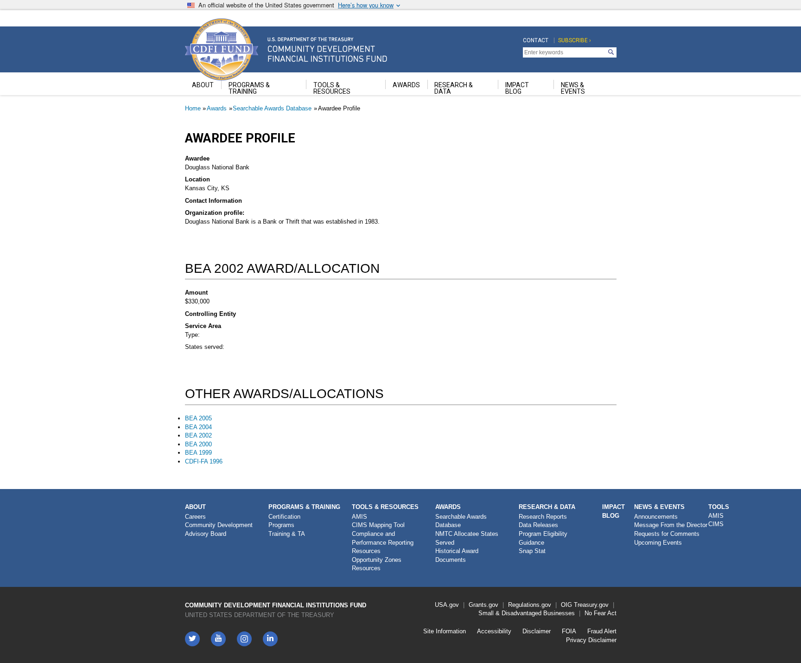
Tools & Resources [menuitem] (331, 88)
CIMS (716, 524)
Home (193, 108)
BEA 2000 (198, 444)
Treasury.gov (591, 604)
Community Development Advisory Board (219, 529)
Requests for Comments (666, 533)
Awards (217, 108)
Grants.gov (483, 604)
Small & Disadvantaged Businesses (526, 613)
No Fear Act (601, 613)
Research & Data (547, 506)
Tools (718, 506)
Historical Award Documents (456, 555)
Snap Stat (532, 550)
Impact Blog (613, 511)
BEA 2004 (198, 427)
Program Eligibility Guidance (543, 538)
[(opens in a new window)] (244, 638)
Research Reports (543, 516)
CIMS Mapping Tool (378, 524)
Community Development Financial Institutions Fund (275, 605)
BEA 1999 (198, 452)
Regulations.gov (529, 604)
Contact (535, 40)
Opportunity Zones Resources (376, 564)
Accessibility (494, 631)
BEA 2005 (198, 418)
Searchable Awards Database (272, 108)
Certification (284, 516)
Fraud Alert (602, 631)
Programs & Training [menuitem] (249, 88)
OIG (566, 604)
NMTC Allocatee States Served (466, 538)
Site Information (444, 631)
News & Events (659, 506)
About (195, 506)
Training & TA (286, 533)
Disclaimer (536, 631)
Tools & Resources (385, 506)
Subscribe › (574, 40)
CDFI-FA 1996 (203, 461)
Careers (195, 516)
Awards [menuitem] (406, 85)
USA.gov (447, 604)
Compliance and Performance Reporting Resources (382, 542)
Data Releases (538, 524)
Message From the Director (670, 524)
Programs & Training (304, 506)
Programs (281, 524)
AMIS (359, 516)
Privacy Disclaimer (591, 640)
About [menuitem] (203, 85)
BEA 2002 (198, 435)
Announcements (656, 516)
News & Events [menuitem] (573, 88)
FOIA (569, 631)
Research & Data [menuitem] (453, 88)
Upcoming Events (658, 542)
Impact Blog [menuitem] (517, 88)
